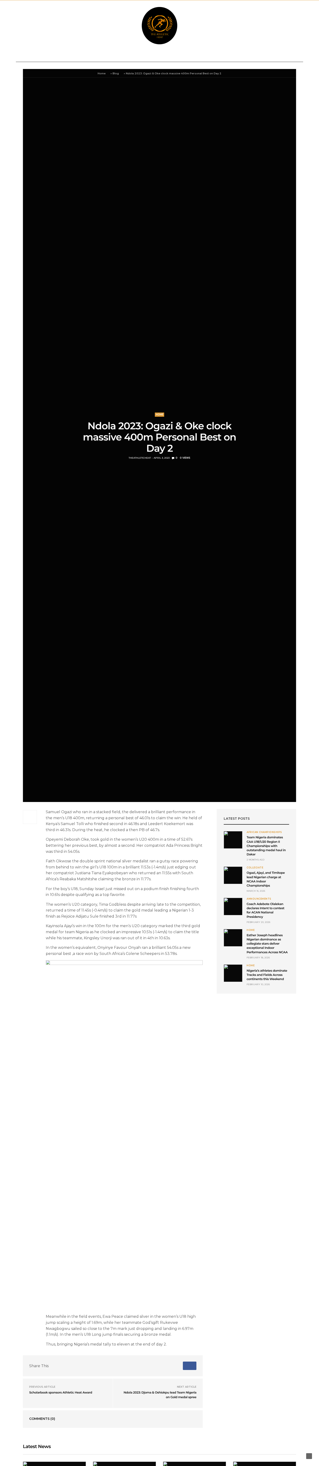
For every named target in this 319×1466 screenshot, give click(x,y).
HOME (159, 414)
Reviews (133, 55)
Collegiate (182, 55)
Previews (156, 55)
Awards (235, 55)
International (100, 55)
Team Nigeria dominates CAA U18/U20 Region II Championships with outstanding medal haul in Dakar (266, 846)
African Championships (264, 832)
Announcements (38, 55)
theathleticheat (140, 457)
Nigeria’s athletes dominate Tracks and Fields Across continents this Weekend (267, 975)
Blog (116, 73)
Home (102, 73)
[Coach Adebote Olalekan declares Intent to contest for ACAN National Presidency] (233, 906)
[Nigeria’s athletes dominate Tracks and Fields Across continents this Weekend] (233, 973)
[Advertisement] (256, 1033)
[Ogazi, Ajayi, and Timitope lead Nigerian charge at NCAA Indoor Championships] (233, 875)
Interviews (210, 55)
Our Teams (263, 55)
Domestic (70, 55)
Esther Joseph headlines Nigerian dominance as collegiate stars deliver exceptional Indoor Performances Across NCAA (267, 943)
